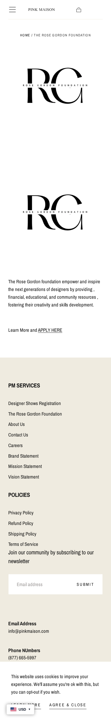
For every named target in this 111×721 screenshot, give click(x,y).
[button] (12, 9)
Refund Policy (20, 523)
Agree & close (67, 705)
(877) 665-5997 (22, 657)
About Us (16, 424)
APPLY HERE (50, 330)
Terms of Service (23, 544)
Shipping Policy (22, 534)
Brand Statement (23, 456)
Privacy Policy (21, 512)
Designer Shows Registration (34, 403)
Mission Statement (25, 466)
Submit (85, 584)
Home (25, 35)
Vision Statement (23, 477)
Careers (15, 445)
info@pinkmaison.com (28, 631)
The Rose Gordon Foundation (35, 414)
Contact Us (18, 435)
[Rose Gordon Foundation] (55, 130)
